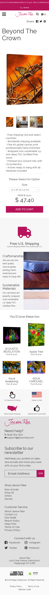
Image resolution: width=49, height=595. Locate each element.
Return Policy (12, 520)
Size (24, 184)
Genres (9, 499)
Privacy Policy (12, 530)
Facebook (14, 542)
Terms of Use (12, 527)
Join (40, 473)
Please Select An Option (24, 179)
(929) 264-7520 (15, 434)
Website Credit (24, 589)
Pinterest (34, 548)
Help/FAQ (10, 523)
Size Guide (10, 517)
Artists (8, 495)
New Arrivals (12, 489)
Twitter (13, 548)
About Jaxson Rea (15, 511)
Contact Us (11, 514)
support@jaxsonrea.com (20, 437)
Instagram (34, 542)
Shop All (9, 492)
